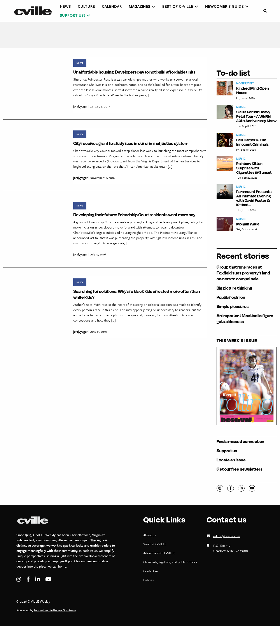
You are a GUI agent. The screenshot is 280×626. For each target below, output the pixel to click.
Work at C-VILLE (154, 544)
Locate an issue (231, 459)
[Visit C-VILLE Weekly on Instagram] (19, 579)
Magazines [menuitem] (139, 6)
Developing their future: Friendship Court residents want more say (134, 214)
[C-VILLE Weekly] (34, 11)
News (80, 62)
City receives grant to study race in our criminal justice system (130, 143)
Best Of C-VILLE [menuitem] (177, 6)
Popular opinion (231, 297)
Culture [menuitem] (86, 6)
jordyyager (80, 106)
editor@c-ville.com (226, 535)
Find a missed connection (240, 441)
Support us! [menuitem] (72, 15)
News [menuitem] (65, 6)
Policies (148, 580)
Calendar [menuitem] (112, 6)
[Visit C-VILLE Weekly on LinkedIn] (38, 579)
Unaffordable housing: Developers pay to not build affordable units (134, 72)
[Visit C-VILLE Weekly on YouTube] (48, 579)
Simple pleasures (233, 306)
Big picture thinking (234, 288)
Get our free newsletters (239, 469)
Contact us (150, 571)
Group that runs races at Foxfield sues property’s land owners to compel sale (243, 272)
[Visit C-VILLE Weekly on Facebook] (28, 579)
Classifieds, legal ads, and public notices (170, 562)
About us (149, 535)
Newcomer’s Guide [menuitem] (224, 6)
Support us (227, 450)
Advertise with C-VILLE (159, 553)
